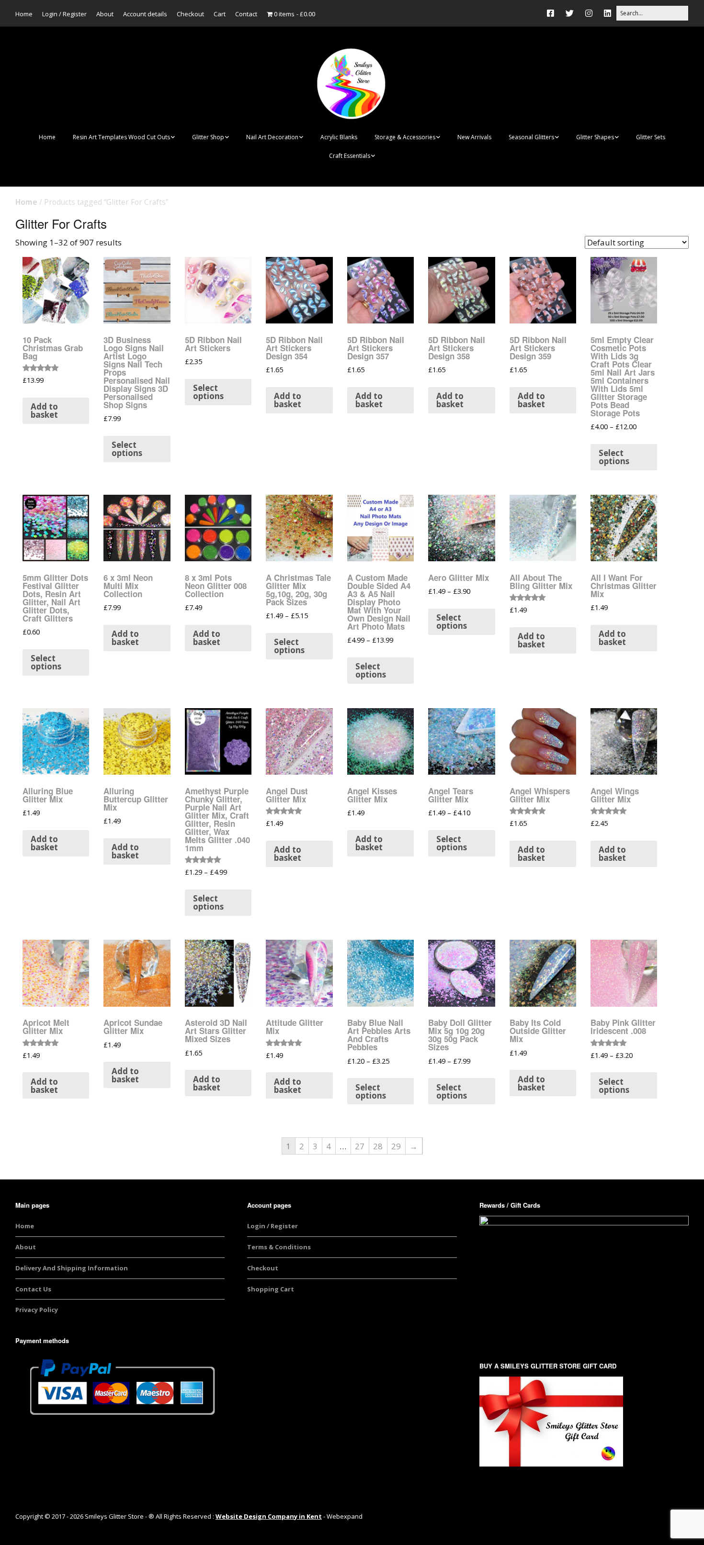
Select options (127, 448)
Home (24, 14)
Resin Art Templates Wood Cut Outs (121, 137)
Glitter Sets (650, 137)
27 (359, 1146)
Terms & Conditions (279, 1247)
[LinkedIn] (607, 13)
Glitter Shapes (595, 137)
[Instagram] (588, 13)
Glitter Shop (208, 137)
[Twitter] (570, 13)
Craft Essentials (349, 156)
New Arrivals (474, 137)
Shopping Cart (270, 1289)
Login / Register (64, 14)
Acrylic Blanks (338, 137)
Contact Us (33, 1289)
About (105, 14)
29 (396, 1146)
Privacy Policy (36, 1309)
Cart (220, 14)
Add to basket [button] (44, 410)
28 (378, 1146)
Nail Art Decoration (272, 137)
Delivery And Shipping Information (71, 1268)
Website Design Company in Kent (269, 1516)
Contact (246, 14)
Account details (145, 14)
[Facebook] (553, 13)
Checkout (190, 14)
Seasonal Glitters (531, 137)
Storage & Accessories (405, 137)
